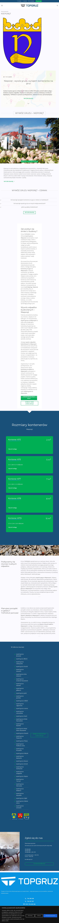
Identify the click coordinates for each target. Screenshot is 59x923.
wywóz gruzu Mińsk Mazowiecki (21, 720)
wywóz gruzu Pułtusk (22, 754)
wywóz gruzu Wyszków (20, 795)
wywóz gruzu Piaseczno (20, 737)
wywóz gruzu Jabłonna (20, 689)
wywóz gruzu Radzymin (20, 757)
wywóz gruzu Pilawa (22, 741)
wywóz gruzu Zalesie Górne (22, 802)
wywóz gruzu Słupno (22, 776)
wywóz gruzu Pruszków (20, 750)
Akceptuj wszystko (50, 916)
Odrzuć (39, 916)
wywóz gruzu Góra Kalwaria (21, 675)
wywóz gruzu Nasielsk (20, 725)
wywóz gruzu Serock (22, 764)
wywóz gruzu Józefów (20, 697)
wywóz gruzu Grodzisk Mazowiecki (22, 680)
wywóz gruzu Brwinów (20, 655)
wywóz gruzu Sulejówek (20, 773)
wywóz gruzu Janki (21, 693)
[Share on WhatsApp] (3, 77)
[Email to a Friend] (8, 77)
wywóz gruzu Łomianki (20, 807)
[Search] (57, 5)
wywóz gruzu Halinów (20, 685)
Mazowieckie (4, 12)
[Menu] (2, 5)
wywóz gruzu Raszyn (22, 761)
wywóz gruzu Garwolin (20, 671)
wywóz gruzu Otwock (22, 733)
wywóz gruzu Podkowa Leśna (20, 745)
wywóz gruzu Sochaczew (20, 768)
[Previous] (12, 818)
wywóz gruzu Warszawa (20, 785)
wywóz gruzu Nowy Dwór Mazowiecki (21, 730)
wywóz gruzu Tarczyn (20, 780)
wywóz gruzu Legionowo (20, 705)
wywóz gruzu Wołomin (20, 790)
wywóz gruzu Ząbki (21, 798)
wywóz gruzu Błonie (21, 659)
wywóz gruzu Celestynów (20, 663)
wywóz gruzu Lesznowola (20, 712)
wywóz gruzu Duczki (22, 667)
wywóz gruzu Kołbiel (22, 701)
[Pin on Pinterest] (9, 77)
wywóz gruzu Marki (21, 716)
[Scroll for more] (28, 103)
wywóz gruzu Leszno (22, 709)
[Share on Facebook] (5, 77)
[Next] (27, 818)
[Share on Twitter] (6, 77)
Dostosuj (30, 916)
